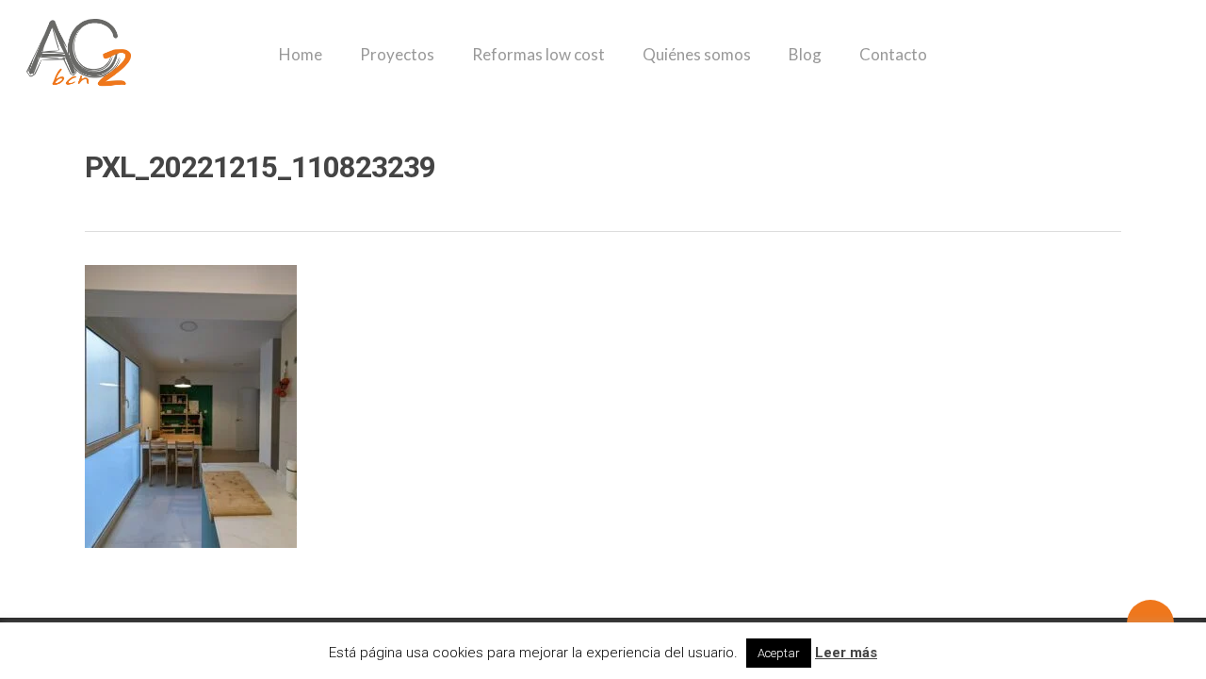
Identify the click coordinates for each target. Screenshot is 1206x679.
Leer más (846, 652)
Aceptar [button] (779, 653)
